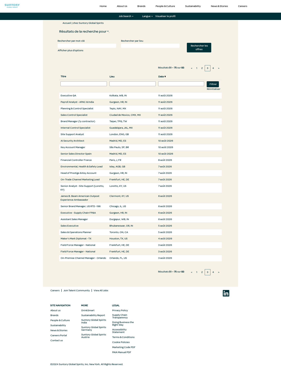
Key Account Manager (73, 147)
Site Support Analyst (72, 134)
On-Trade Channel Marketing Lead (80, 179)
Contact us (56, 340)
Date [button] (161, 76)
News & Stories (219, 6)
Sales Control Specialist (74, 115)
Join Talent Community (76, 290)
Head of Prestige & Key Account (78, 173)
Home (103, 6)
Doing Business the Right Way (123, 323)
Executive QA (68, 95)
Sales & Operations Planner (76, 232)
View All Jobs (101, 290)
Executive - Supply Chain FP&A (78, 212)
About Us (122, 6)
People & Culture (165, 6)
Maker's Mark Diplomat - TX (76, 238)
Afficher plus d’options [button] (70, 50)
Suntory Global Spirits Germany (93, 328)
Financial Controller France (76, 160)
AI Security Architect (72, 140)
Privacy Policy (120, 310)
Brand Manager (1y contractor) (78, 121)
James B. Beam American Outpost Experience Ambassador (79, 197)
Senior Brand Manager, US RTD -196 (80, 206)
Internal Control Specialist (75, 127)
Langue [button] (146, 16)
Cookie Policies (121, 342)
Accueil (67, 23)
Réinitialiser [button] (213, 89)
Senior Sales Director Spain (76, 153)
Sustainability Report (93, 315)
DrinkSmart (87, 310)
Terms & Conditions (123, 337)
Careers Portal (58, 335)
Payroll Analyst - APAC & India (77, 102)
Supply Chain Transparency (120, 316)
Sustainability (193, 6)
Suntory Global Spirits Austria (93, 336)
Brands (141, 6)
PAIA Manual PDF (121, 352)
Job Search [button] (125, 16)
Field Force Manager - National (78, 245)
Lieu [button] (112, 76)
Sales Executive (70, 225)
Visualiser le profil (165, 16)
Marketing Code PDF (123, 347)
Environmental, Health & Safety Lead (81, 166)
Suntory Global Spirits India (93, 321)
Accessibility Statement (119, 331)
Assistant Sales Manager (74, 219)
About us (55, 310)
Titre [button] (63, 76)
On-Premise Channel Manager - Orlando (83, 258)
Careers (242, 6)
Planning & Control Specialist (77, 108)
